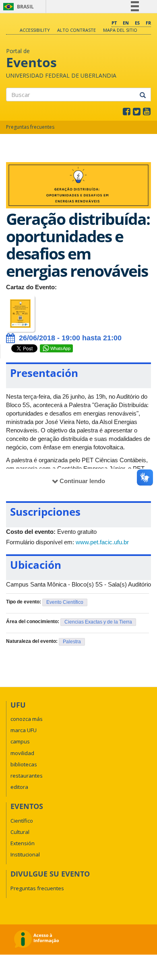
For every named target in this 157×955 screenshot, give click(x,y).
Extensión (22, 843)
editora (19, 786)
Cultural (19, 832)
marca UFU (23, 730)
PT (114, 23)
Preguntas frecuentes (30, 126)
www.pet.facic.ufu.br (102, 542)
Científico (21, 820)
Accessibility (35, 30)
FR (148, 23)
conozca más (26, 718)
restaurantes (26, 775)
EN (126, 23)
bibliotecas (23, 764)
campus (20, 741)
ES (137, 23)
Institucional (25, 854)
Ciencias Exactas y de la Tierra (98, 622)
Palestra (72, 641)
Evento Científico (64, 602)
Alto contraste (76, 30)
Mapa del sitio (120, 30)
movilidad (22, 753)
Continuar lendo (82, 481)
